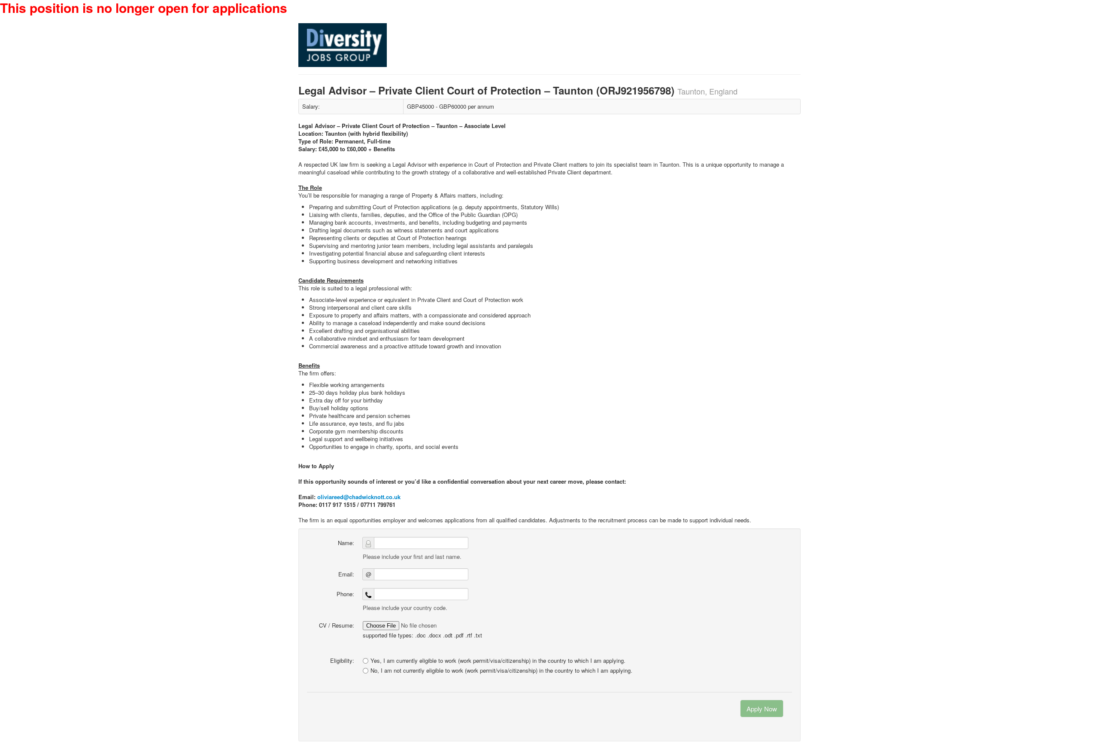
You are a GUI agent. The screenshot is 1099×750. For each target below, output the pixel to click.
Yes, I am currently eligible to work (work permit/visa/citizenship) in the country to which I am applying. (497, 660)
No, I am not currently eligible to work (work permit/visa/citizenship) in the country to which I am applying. (501, 670)
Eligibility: (342, 660)
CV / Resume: (336, 625)
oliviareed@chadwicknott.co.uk (359, 497)
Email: (346, 574)
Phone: (345, 594)
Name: (346, 543)
